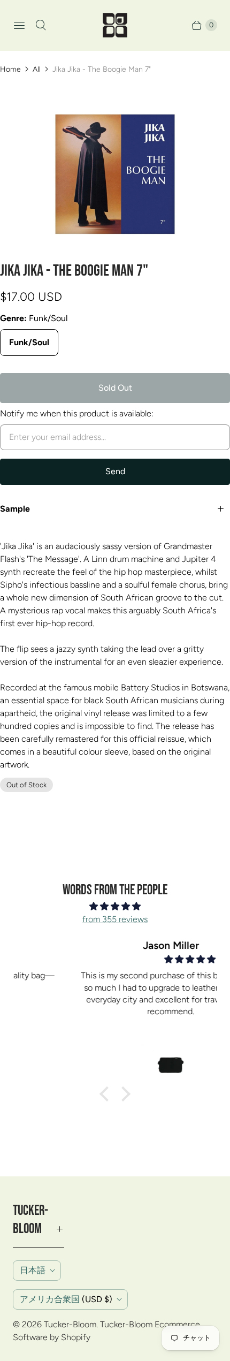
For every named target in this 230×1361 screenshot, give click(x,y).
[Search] (40, 25)
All (37, 69)
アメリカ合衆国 (66, 1299)
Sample (15, 509)
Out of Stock (26, 785)
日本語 (32, 1270)
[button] (106, 1093)
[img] (115, 906)
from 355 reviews (115, 919)
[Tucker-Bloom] (115, 25)
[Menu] (19, 25)
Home (10, 69)
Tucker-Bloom (70, 1324)
